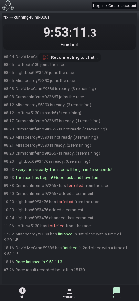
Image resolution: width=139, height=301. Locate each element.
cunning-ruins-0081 (31, 17)
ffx (5, 17)
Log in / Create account (114, 5)
